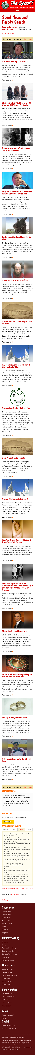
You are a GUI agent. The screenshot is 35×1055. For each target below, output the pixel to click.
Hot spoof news (7, 1003)
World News (6, 917)
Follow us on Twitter (8, 1025)
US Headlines (6, 911)
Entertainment (6, 920)
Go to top (5, 900)
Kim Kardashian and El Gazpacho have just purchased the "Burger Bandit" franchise (17, 838)
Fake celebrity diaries (9, 948)
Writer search (6, 978)
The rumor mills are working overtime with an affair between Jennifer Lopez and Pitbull (17, 870)
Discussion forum (8, 960)
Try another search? (8, 33)
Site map (5, 1018)
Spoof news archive (8, 997)
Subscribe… (8, 822)
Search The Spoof (8, 994)
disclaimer (14, 1049)
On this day (5, 1000)
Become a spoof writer (9, 975)
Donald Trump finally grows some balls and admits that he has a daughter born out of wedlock (17, 843)
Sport (4, 927)
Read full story (7, 80)
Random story (6, 1006)
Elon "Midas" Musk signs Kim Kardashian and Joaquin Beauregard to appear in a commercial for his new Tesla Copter (16, 876)
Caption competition (8, 951)
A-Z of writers (6, 981)
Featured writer (7, 972)
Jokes (4, 945)
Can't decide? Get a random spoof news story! (17, 888)
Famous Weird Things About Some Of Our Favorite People (17, 834)
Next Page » (28, 39)
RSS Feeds (5, 957)
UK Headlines (6, 914)
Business (5, 930)
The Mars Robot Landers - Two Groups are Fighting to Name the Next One (17, 881)
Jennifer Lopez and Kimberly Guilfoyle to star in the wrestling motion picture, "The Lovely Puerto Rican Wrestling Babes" (16, 855)
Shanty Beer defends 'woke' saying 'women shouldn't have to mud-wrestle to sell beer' (17, 849)
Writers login (6, 984)
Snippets (5, 942)
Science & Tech (7, 923)
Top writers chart (7, 969)
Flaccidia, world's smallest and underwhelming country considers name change (16, 864)
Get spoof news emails (9, 954)
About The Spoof (7, 1015)
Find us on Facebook (9, 1028)
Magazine (5, 933)
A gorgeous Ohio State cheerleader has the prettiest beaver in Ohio (17, 860)
